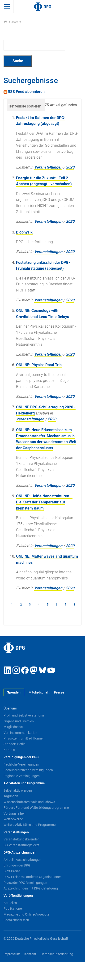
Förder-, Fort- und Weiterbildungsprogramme (36, 807)
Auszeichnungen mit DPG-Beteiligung (31, 888)
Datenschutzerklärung (57, 954)
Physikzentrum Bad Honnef (24, 738)
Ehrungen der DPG (17, 865)
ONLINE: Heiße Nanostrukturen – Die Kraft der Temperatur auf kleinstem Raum (44, 502)
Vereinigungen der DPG (21, 757)
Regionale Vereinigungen (22, 776)
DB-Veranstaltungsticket (21, 845)
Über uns (10, 708)
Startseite (14, 21)
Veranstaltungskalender (21, 839)
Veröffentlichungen (18, 896)
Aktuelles (10, 903)
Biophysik (24, 232)
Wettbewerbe (13, 819)
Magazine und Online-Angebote (26, 914)
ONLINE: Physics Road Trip (39, 365)
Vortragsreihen (15, 813)
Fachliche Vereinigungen (21, 764)
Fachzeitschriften (16, 920)
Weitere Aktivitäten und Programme (29, 825)
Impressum (12, 954)
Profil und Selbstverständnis (24, 715)
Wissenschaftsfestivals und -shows (29, 802)
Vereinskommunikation (20, 733)
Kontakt (9, 750)
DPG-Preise (12, 871)
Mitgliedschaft (39, 692)
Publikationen (14, 908)
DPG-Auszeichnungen (20, 853)
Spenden (14, 692)
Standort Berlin (15, 744)
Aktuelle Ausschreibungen (22, 860)
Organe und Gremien (19, 721)
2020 (70, 167)
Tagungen (11, 796)
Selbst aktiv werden (18, 790)
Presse (59, 692)
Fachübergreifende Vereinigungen (28, 770)
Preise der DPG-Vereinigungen (25, 883)
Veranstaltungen (48, 167)
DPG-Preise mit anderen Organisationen (33, 877)
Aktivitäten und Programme (24, 783)
